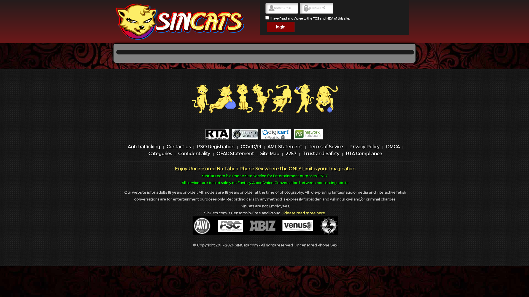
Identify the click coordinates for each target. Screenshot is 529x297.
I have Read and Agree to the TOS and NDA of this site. (309, 18)
